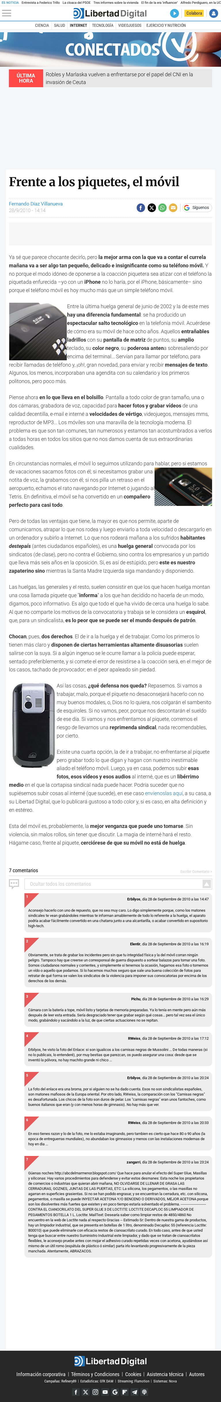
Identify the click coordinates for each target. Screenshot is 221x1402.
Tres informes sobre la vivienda (116, 3)
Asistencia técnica (165, 1374)
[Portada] (110, 13)
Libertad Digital (110, 1361)
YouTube (105, 1392)
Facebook (76, 1392)
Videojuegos (129, 25)
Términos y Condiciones (95, 1374)
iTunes (144, 1392)
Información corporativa (41, 1374)
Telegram (134, 1392)
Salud (59, 25)
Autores (197, 1374)
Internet (78, 25)
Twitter (85, 1392)
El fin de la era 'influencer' (159, 3)
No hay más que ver (142, 1104)
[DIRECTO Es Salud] (174, 13)
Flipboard (125, 1392)
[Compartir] (141, 207)
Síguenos (201, 208)
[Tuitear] (152, 207)
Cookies (133, 1374)
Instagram (95, 1392)
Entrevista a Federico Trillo (41, 3)
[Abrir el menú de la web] (37, 13)
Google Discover (115, 1392)
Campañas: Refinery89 (60, 1381)
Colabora (194, 13)
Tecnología (102, 25)
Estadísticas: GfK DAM (96, 1381)
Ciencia (42, 25)
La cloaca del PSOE (77, 3)
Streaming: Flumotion (133, 1381)
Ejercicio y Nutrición (166, 25)
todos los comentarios (60, 884)
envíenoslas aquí (164, 793)
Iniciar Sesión (213, 13)
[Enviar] (162, 207)
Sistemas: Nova (165, 1381)
